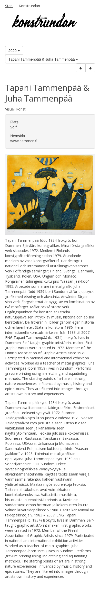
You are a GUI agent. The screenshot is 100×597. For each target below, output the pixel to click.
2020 (13, 50)
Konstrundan (29, 5)
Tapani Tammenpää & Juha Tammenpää (42, 59)
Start (9, 5)
